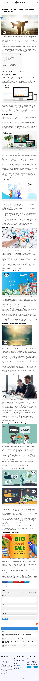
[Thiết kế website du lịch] (19, 2)
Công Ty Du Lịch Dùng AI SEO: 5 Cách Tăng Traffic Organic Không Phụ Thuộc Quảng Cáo (20, 642)
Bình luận (4, 595)
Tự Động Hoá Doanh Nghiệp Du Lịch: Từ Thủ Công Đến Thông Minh (18, 634)
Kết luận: (5, 69)
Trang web (4, 613)
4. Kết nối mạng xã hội (9, 60)
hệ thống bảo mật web (6, 168)
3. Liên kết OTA (8, 59)
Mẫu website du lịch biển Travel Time (29, 586)
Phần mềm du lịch (23, 78)
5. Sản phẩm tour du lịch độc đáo (11, 61)
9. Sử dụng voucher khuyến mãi (9, 66)
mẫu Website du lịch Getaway (17, 153)
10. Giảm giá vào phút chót (8, 67)
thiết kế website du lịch (20, 123)
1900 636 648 (21, 665)
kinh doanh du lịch (31, 47)
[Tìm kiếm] (37, 2)
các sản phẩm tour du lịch (29, 203)
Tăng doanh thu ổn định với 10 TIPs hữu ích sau (12, 56)
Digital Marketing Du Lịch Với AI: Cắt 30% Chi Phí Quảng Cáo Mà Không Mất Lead (20, 645)
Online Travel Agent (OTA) (7, 203)
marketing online (13, 214)
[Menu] (7, 2)
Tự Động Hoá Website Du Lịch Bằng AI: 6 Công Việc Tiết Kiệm (17, 638)
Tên (3, 604)
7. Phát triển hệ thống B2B (10, 64)
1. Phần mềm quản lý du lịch (10, 57)
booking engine (17, 109)
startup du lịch (16, 353)
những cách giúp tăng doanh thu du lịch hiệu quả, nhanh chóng (19, 508)
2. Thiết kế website (8, 58)
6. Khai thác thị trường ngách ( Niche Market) (13, 63)
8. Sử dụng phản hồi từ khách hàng (10, 65)
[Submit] (37, 624)
